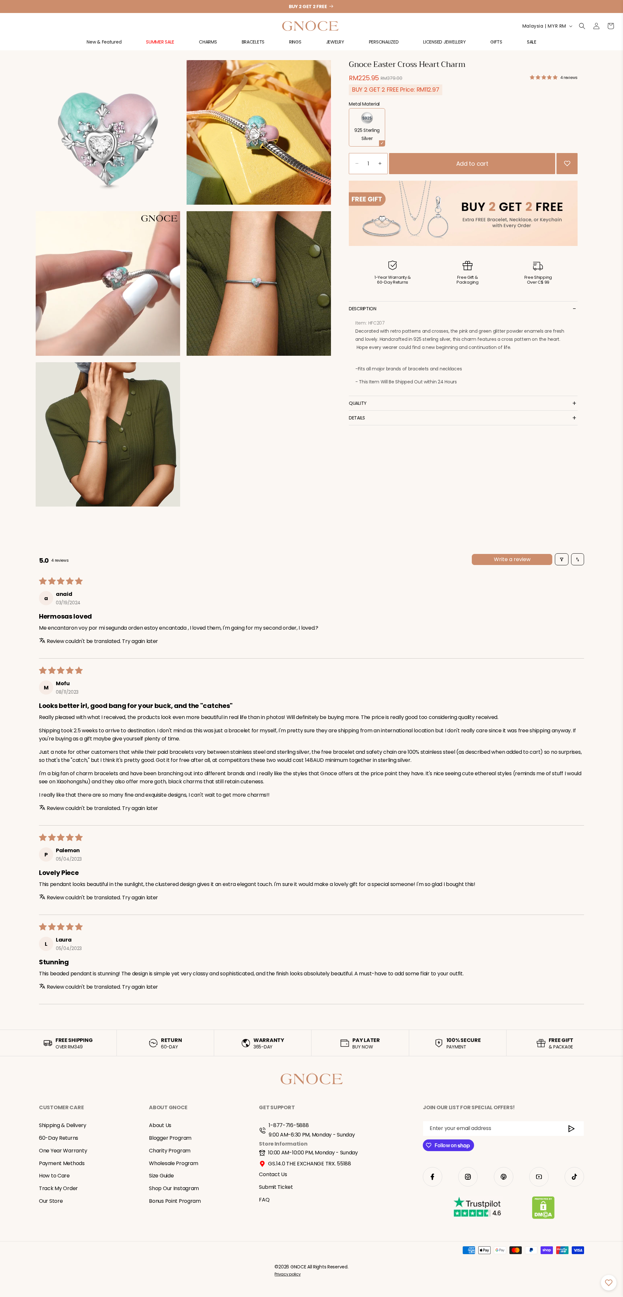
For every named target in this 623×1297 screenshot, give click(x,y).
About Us (160, 1125)
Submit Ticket (276, 1187)
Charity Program (169, 1150)
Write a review (512, 559)
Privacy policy (287, 1274)
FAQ (264, 1199)
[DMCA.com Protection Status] (543, 1209)
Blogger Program (170, 1138)
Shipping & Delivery (62, 1125)
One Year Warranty (63, 1150)
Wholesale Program (173, 1163)
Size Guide (161, 1175)
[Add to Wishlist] (567, 163)
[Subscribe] (571, 1128)
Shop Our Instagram (174, 1188)
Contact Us (273, 1174)
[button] (104, 44)
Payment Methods (62, 1163)
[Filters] (561, 559)
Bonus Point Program (175, 1201)
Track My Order (58, 1188)
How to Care (54, 1175)
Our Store (51, 1201)
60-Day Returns (58, 1138)
